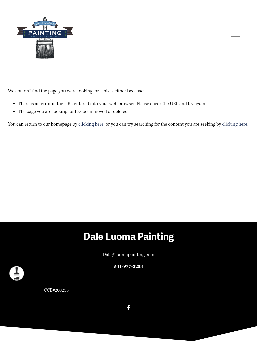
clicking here (91, 124)
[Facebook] (128, 307)
